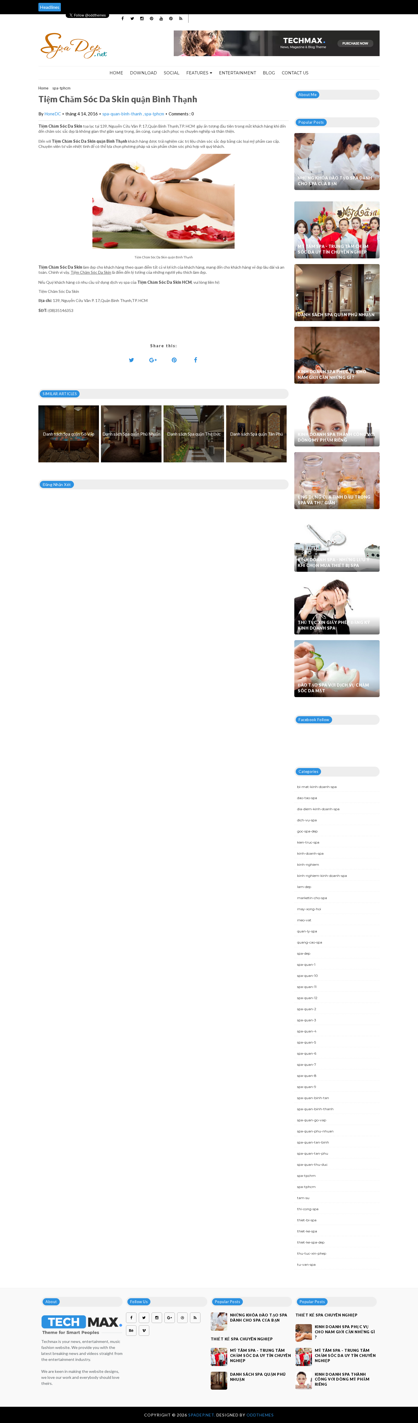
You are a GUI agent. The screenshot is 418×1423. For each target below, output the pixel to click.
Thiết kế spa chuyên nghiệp (242, 1339)
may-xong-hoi (309, 909)
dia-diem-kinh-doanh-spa (318, 809)
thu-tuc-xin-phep (311, 1253)
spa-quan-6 (306, 1053)
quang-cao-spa (309, 942)
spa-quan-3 (306, 1020)
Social (171, 72)
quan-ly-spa (307, 931)
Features (197, 72)
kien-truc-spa (308, 842)
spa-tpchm (306, 1175)
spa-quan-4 (306, 1031)
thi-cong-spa (307, 1209)
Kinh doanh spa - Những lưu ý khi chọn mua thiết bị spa (333, 562)
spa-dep (303, 953)
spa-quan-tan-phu (312, 1153)
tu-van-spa (306, 1264)
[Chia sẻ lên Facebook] (195, 360)
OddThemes (260, 1414)
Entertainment (237, 72)
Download (143, 72)
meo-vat (304, 920)
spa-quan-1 (306, 964)
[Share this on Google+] (153, 360)
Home (116, 72)
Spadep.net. (202, 1414)
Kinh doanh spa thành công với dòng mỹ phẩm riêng (336, 437)
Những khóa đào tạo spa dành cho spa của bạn (335, 180)
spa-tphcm (61, 88)
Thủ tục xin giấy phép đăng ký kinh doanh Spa (334, 625)
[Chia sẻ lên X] (131, 360)
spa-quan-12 (307, 998)
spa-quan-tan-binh (313, 1142)
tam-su (303, 1198)
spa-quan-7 (306, 1064)
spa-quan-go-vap (311, 1120)
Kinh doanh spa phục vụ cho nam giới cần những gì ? (332, 374)
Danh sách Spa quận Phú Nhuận (336, 314)
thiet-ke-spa (307, 1231)
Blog (269, 72)
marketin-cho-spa (312, 898)
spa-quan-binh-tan (313, 1098)
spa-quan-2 (306, 1009)
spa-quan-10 (307, 975)
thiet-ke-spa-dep (310, 1242)
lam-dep (304, 887)
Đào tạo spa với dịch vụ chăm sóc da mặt (333, 688)
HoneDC (52, 113)
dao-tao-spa (307, 798)
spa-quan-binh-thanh (122, 113)
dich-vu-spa (307, 820)
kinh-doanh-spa (310, 853)
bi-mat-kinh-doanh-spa (317, 787)
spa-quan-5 (306, 1042)
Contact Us (295, 72)
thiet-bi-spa (306, 1220)
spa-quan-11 (306, 987)
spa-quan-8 (306, 1075)
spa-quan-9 (306, 1087)
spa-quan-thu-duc (312, 1164)
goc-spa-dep (307, 831)
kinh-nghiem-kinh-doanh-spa (322, 875)
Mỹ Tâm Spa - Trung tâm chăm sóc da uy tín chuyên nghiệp (333, 249)
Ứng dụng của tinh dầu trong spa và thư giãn (334, 500)
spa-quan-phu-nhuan (315, 1131)
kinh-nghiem (308, 864)
